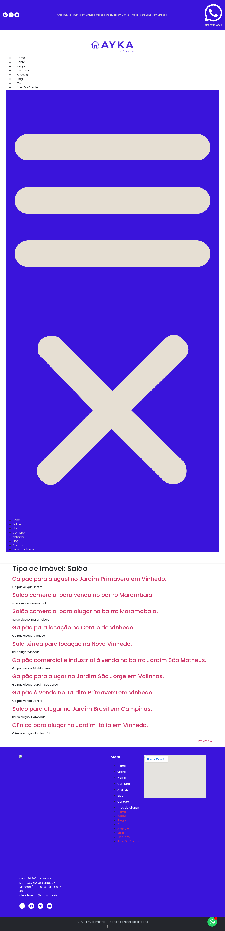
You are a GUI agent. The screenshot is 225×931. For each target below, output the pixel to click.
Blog (20, 79)
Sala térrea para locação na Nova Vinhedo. (72, 644)
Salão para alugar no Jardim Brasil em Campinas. (82, 709)
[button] (112, 304)
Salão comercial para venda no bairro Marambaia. (83, 595)
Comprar (23, 71)
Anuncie (22, 75)
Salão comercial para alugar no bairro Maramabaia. (85, 611)
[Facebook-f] (22, 906)
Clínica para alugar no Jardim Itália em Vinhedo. (80, 725)
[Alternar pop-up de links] (212, 922)
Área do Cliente (27, 87)
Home (21, 58)
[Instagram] (11, 14)
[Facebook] (5, 14)
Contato (23, 83)
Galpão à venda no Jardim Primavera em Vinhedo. (83, 692)
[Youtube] (16, 14)
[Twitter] (40, 906)
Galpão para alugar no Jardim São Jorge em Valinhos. (88, 676)
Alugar (21, 66)
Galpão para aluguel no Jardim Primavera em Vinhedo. (89, 579)
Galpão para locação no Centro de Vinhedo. (73, 627)
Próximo (205, 741)
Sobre (21, 62)
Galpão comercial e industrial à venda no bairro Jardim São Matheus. (109, 660)
